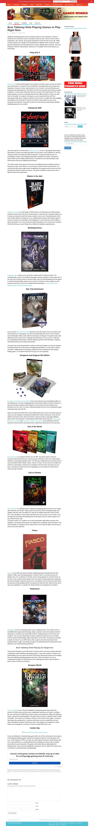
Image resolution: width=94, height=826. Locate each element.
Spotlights (24, 4)
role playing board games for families (19, 771)
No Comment (22, 32)
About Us (79, 4)
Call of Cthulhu (12, 508)
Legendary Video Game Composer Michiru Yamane (49, 820)
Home (9, 4)
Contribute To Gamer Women (61, 823)
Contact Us (63, 824)
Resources (39, 4)
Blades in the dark (13, 212)
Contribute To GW (57, 4)
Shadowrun (11, 630)
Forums (47, 4)
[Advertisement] (75, 162)
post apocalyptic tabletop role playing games (28, 770)
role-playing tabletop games (32, 771)
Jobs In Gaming (69, 4)
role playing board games (43, 770)
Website (37, 809)
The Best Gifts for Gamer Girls (14, 820)
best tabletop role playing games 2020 (46, 769)
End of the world (12, 457)
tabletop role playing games (44, 771)
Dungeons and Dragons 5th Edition (18, 401)
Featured (16, 4)
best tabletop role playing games (31, 769)
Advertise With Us (72, 823)
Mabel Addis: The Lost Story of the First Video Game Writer (81, 109)
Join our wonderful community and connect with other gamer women (35, 1)
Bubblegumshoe (12, 275)
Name (37, 803)
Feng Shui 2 (11, 84)
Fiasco (9, 573)
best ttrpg (56, 769)
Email (36, 806)
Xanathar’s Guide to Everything (33, 421)
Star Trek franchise (23, 332)
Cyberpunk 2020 (34, 150)
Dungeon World (12, 710)
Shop (31, 4)
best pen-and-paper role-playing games (17, 769)
